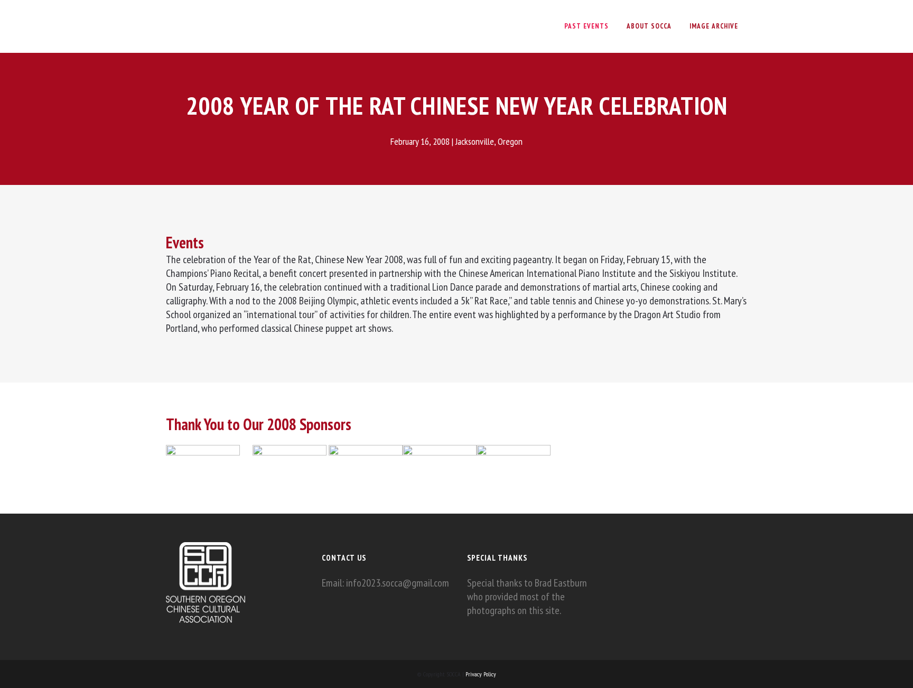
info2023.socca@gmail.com (397, 583)
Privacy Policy (480, 674)
